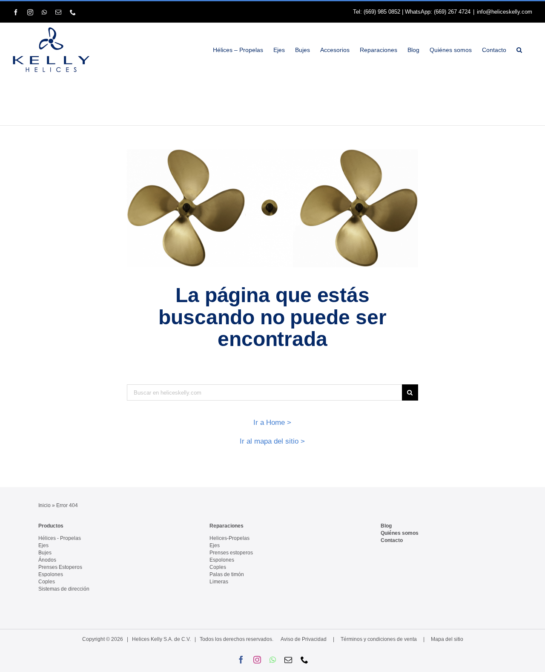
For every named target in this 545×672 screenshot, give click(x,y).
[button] (519, 49)
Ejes (43, 545)
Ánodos (47, 560)
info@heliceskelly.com (504, 12)
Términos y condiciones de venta (379, 639)
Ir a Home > (272, 422)
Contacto (392, 540)
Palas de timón (226, 574)
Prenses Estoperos (60, 567)
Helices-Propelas (229, 538)
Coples (46, 582)
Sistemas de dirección (63, 589)
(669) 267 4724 (452, 12)
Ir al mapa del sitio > (272, 441)
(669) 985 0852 (382, 12)
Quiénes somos (400, 533)
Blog (386, 526)
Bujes (45, 553)
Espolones (50, 574)
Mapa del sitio (447, 639)
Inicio (44, 505)
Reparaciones (226, 526)
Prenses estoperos (231, 553)
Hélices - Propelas (59, 538)
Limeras (218, 582)
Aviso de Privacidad (304, 639)
